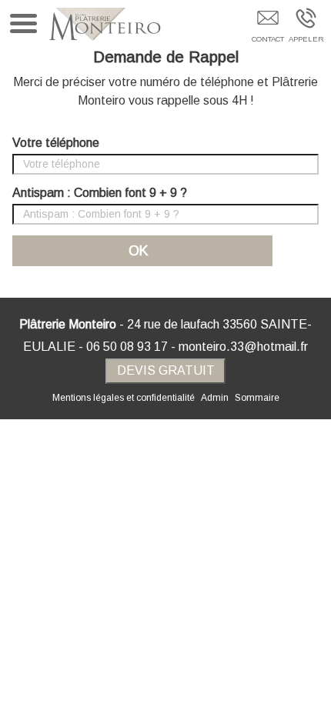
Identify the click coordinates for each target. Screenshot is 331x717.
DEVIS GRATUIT (166, 370)
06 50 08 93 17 (127, 346)
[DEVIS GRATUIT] (267, 28)
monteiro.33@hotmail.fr (243, 346)
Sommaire (257, 397)
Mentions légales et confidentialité (123, 397)
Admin (215, 397)
